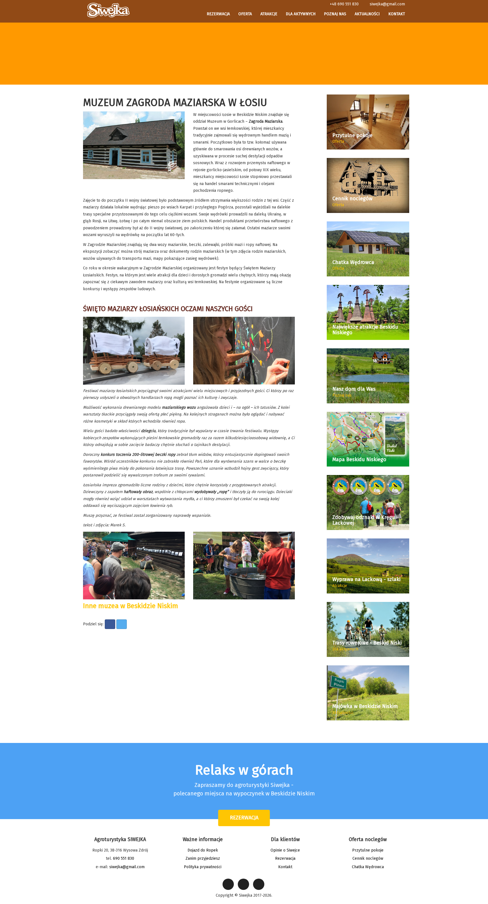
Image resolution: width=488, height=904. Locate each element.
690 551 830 (123, 858)
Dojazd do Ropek (203, 850)
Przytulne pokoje (368, 850)
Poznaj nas (335, 14)
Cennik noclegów (367, 858)
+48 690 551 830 (344, 4)
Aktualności (367, 14)
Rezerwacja (218, 14)
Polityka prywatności (202, 867)
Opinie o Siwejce (285, 850)
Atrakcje (268, 14)
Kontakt (396, 14)
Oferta (245, 14)
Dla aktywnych (300, 14)
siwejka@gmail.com (387, 4)
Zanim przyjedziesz (203, 858)
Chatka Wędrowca (368, 867)
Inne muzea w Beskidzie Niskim (130, 606)
